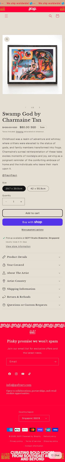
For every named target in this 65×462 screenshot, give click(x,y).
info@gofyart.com (18, 385)
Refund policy (50, 436)
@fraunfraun (9, 175)
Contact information (34, 446)
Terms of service (33, 441)
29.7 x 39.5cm (14, 188)
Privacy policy (16, 441)
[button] (6, 16)
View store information (18, 246)
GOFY (19, 436)
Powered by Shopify (31, 436)
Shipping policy (51, 441)
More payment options (32, 229)
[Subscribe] (55, 361)
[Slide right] (39, 107)
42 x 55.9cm (38, 188)
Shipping (19, 132)
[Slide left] (25, 107)
